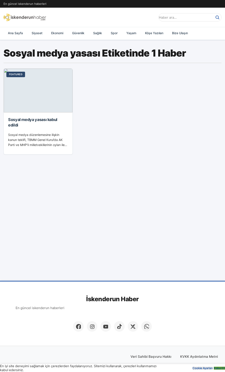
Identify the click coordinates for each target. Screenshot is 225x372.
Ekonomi (57, 33)
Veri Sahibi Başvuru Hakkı (151, 356)
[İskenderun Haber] (25, 17)
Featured (15, 74)
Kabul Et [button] (219, 368)
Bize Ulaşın (180, 33)
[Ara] (217, 17)
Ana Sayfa (15, 33)
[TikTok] (119, 326)
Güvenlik (78, 33)
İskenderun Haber (112, 299)
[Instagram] (92, 326)
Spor (114, 33)
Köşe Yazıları (154, 33)
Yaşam (131, 33)
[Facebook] (78, 326)
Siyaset (37, 33)
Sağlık (97, 33)
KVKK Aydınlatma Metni (199, 356)
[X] (133, 326)
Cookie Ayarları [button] (202, 368)
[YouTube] (105, 326)
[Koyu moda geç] (151, 17)
